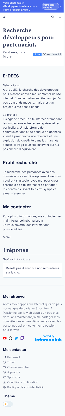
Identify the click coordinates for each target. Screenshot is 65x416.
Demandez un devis (49, 6)
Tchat (11, 362)
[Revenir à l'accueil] (4, 17)
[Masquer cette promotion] (60, 6)
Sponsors (13, 377)
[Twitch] (22, 338)
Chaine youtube (18, 367)
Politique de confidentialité (25, 387)
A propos (13, 372)
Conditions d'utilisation (22, 382)
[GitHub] (10, 338)
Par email (13, 357)
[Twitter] (16, 338)
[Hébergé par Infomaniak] (48, 338)
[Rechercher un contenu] (52, 17)
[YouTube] (4, 338)
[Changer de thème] (8, 404)
